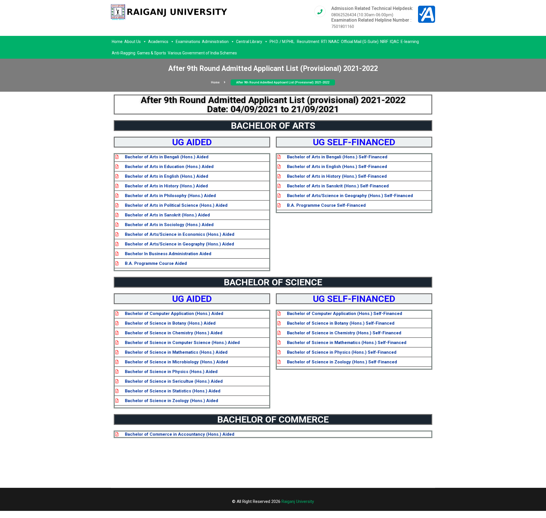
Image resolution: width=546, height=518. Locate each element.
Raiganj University (298, 501)
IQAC (394, 41)
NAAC (333, 41)
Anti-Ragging (123, 53)
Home (117, 41)
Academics (158, 41)
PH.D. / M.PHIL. (282, 41)
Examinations (188, 41)
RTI (324, 41)
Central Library (249, 41)
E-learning (410, 41)
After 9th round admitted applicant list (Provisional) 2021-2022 (282, 82)
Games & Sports (151, 53)
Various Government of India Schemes (202, 53)
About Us (132, 41)
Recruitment (308, 41)
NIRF (384, 41)
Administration (215, 41)
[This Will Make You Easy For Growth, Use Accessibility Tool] (426, 14)
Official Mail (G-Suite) (360, 41)
